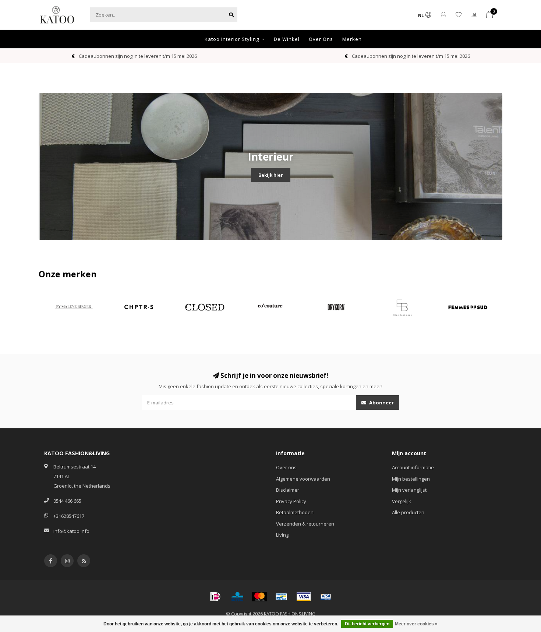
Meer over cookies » (416, 623)
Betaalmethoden (295, 512)
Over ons (286, 467)
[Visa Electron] (326, 596)
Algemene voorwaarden (303, 478)
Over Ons (321, 39)
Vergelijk (401, 501)
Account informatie (413, 467)
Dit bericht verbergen (367, 623)
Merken (352, 39)
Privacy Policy (291, 501)
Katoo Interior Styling (232, 39)
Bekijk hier (270, 175)
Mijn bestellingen (411, 478)
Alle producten (408, 512)
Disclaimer (287, 490)
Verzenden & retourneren (305, 523)
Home (187, 39)
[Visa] (303, 596)
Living (282, 534)
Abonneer (381, 402)
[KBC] (237, 596)
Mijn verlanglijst (409, 490)
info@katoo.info (71, 531)
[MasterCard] (259, 596)
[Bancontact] (281, 596)
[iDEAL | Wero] (215, 596)
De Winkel (287, 39)
